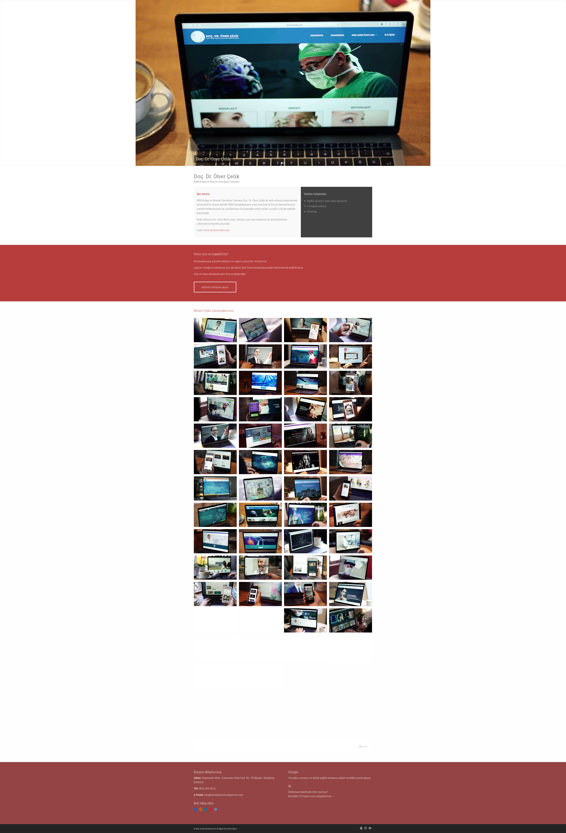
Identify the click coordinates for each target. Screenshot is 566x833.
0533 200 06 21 (207, 788)
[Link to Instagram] (365, 828)
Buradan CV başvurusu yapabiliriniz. (310, 796)
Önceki (6, 83)
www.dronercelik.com (216, 230)
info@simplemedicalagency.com (223, 794)
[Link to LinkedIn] (370, 828)
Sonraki (559, 83)
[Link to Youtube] (361, 828)
